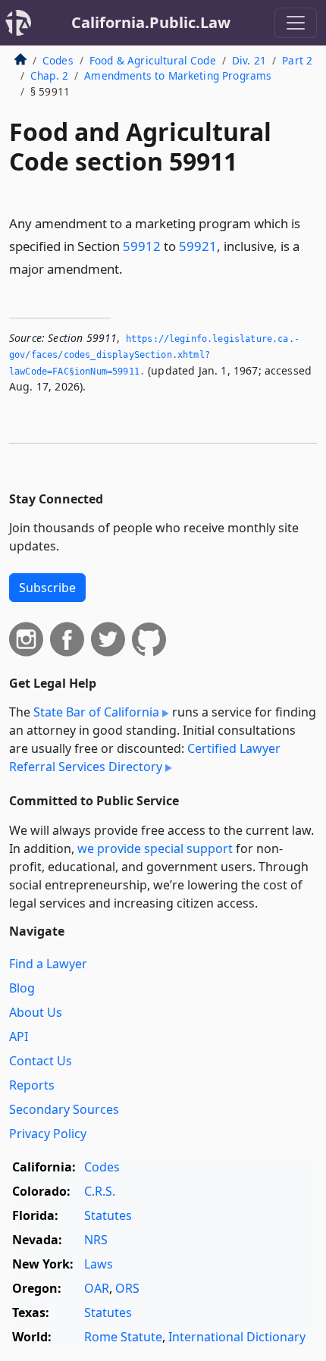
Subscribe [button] (47, 587)
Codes (58, 60)
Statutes (108, 1215)
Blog (22, 988)
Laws (98, 1264)
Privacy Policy (47, 1133)
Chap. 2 (49, 75)
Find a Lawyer (48, 963)
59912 (142, 246)
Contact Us (40, 1060)
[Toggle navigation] (295, 23)
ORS (127, 1288)
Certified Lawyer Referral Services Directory (145, 757)
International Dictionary (237, 1336)
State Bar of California (96, 712)
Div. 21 (249, 60)
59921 (198, 246)
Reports (32, 1085)
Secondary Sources (64, 1109)
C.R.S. (99, 1191)
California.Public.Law (150, 22)
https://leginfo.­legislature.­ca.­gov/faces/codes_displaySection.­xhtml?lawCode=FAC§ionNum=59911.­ (154, 355)
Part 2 (297, 60)
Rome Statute (123, 1336)
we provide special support (155, 848)
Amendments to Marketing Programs (177, 75)
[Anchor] (131, 268)
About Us (35, 1012)
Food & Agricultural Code (152, 60)
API (18, 1036)
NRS (96, 1239)
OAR (96, 1288)
